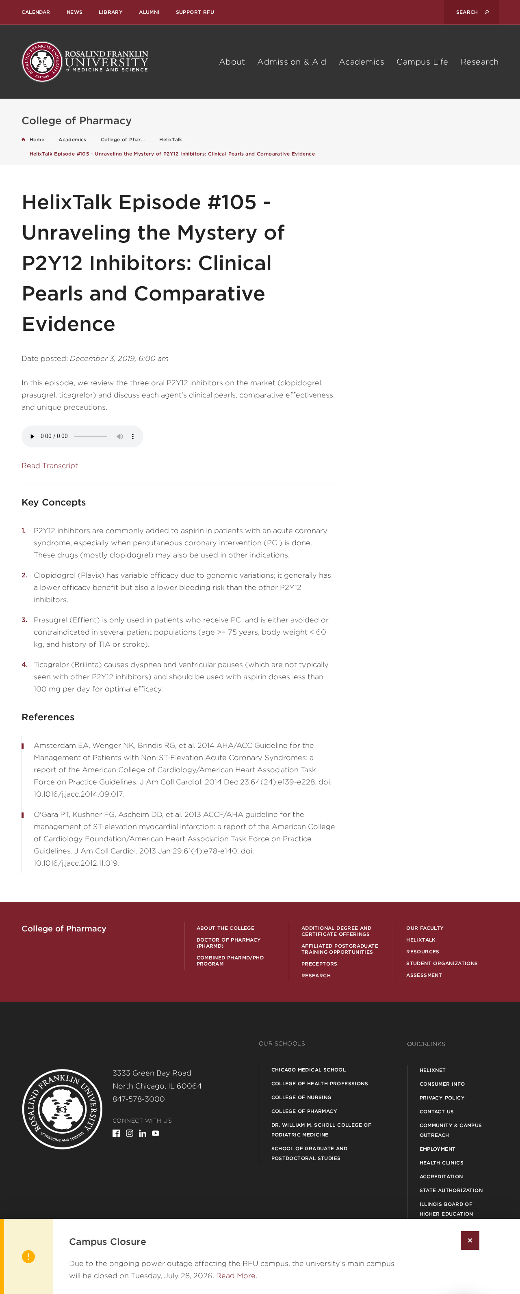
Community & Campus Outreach (451, 1130)
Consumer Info (442, 1084)
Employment (438, 1149)
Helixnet (433, 1070)
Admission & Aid (292, 62)
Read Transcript (50, 465)
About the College (226, 928)
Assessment (424, 975)
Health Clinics (442, 1163)
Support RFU (195, 12)
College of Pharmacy (304, 1111)
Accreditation (441, 1176)
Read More (236, 1275)
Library (111, 12)
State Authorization (451, 1190)
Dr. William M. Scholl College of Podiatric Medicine (321, 1130)
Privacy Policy (442, 1098)
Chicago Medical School (308, 1070)
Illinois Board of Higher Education (446, 1209)
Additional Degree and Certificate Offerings (336, 931)
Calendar (36, 12)
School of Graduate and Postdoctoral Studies (309, 1153)
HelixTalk (421, 940)
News (75, 12)
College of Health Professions (319, 1083)
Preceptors (319, 964)
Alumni (149, 12)
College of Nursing (301, 1097)
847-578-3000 (139, 1099)
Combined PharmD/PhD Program (230, 961)
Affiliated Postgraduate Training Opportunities (339, 949)
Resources (423, 951)
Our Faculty (425, 928)
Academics (362, 62)
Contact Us (437, 1111)
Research (480, 62)
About (232, 62)
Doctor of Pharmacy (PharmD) (229, 943)
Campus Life (422, 62)
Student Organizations (442, 963)
